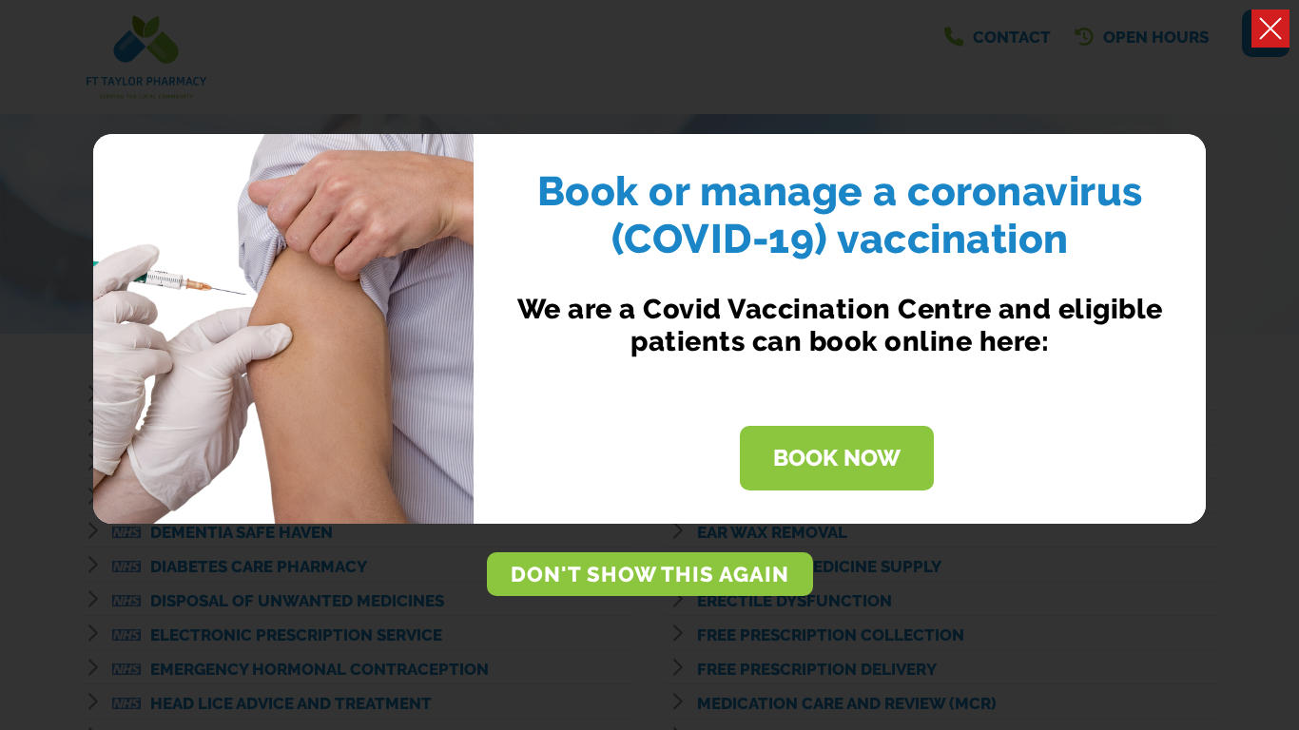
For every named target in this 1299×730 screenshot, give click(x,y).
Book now (837, 458)
